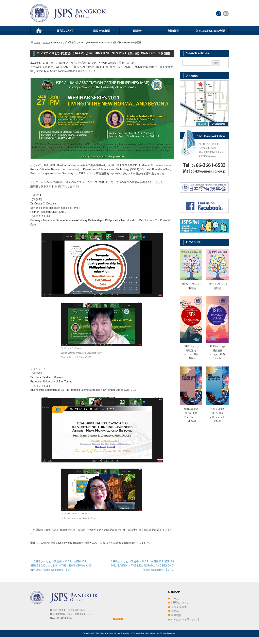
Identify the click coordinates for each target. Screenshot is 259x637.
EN (226, 13)
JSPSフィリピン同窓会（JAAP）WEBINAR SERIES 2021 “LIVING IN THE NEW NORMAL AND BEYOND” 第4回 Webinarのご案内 (142, 566)
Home (37, 42)
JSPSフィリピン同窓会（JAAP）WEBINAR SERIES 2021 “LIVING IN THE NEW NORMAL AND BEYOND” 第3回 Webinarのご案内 (60, 566)
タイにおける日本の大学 (185, 619)
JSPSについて (179, 602)
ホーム (175, 598)
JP (218, 13)
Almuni (46, 42)
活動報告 (176, 615)
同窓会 (175, 611)
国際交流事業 (179, 606)
